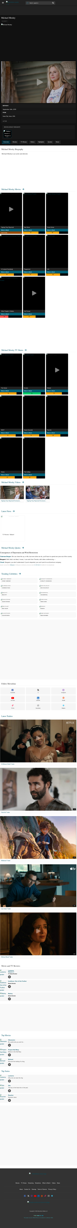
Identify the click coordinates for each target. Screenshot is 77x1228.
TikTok (12, 708)
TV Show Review (12, 974)
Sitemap (34, 1189)
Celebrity (4, 21)
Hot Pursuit (27, 311)
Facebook (12, 692)
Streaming (31, 1183)
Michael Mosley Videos (11, 482)
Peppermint (27, 269)
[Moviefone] (13, 3)
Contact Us (27, 1189)
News (58, 1183)
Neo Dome (27, 227)
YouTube (13, 700)
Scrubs (26, 388)
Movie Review (12, 983)
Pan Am (49, 430)
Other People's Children (7, 311)
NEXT (2, 430)
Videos (54, 1183)
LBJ (48, 269)
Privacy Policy (52, 1189)
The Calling (27, 472)
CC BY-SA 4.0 (37, 565)
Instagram (63, 692)
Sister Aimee (50, 227)
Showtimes (38, 1183)
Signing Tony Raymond (7, 227)
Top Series (5, 1071)
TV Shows (24, 1183)
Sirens (3, 472)
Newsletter (38, 708)
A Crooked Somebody (7, 269)
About (21, 1189)
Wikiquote (12, 565)
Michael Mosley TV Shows (12, 350)
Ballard (49, 388)
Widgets (63, 708)
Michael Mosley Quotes (11, 547)
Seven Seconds (28, 430)
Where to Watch (5, 230)
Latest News (6, 511)
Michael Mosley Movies (11, 189)
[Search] (53, 3)
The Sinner (4, 388)
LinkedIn (38, 700)
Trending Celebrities (9, 573)
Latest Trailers (7, 716)
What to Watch (46, 1183)
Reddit (63, 700)
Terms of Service (42, 1189)
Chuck (2, 562)
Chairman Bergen (5, 556)
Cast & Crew (4, 232)
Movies (18, 1183)
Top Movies (6, 1035)
